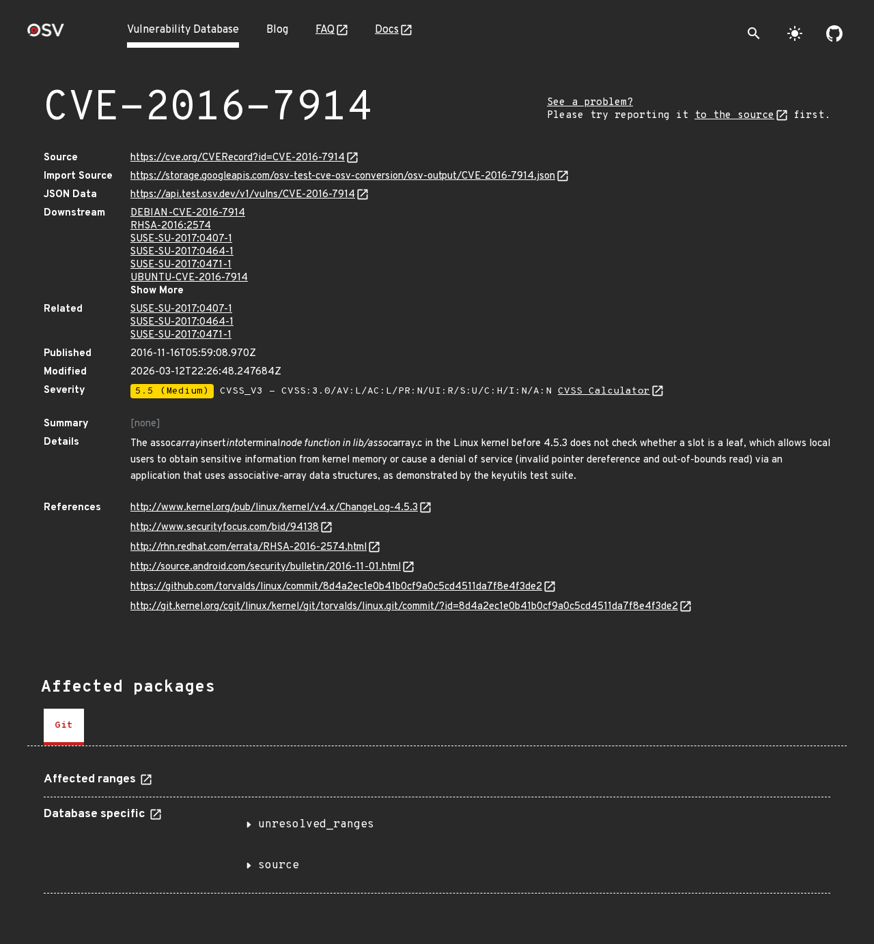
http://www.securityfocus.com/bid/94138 (224, 527)
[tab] (64, 727)
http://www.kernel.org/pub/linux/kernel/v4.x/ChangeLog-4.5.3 (274, 507)
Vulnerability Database (183, 30)
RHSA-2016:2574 (170, 226)
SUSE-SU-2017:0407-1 (181, 239)
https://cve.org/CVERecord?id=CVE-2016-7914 (237, 157)
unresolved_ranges (316, 824)
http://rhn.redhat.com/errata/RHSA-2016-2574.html (248, 547)
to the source (734, 115)
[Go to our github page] (834, 33)
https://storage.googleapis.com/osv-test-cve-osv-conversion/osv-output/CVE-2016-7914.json (342, 176)
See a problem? (590, 102)
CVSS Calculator (604, 391)
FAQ (325, 30)
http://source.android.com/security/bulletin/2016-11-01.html (265, 567)
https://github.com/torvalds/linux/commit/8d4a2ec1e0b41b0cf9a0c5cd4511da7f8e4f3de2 (336, 586)
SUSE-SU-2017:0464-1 (182, 252)
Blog (277, 30)
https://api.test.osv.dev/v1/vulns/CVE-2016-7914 (242, 194)
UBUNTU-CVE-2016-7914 (189, 277)
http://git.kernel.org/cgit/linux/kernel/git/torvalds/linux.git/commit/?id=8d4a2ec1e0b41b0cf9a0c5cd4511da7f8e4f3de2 (404, 606)
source (278, 865)
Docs (387, 30)
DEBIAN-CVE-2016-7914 (187, 213)
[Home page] (45, 34)
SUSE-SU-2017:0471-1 (180, 265)
